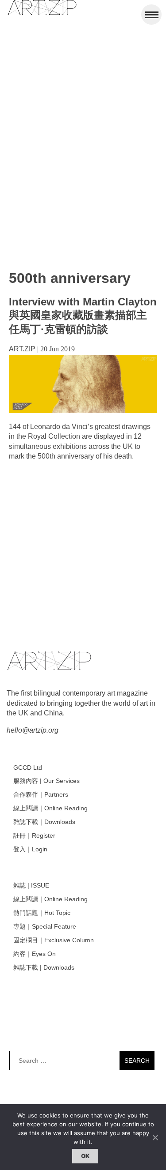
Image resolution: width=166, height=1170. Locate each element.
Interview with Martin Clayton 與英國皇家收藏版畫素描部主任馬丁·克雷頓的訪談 (83, 315)
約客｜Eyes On (34, 953)
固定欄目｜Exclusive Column (53, 940)
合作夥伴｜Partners (40, 794)
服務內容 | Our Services (46, 780)
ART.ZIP (22, 349)
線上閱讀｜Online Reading (50, 808)
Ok (85, 1155)
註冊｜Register (34, 835)
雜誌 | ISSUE (31, 885)
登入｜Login (30, 849)
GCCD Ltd (27, 767)
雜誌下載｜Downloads (44, 821)
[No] (155, 1137)
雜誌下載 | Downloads (43, 967)
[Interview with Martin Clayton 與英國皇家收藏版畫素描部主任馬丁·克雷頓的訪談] (83, 410)
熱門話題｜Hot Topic (41, 912)
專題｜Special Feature (44, 926)
